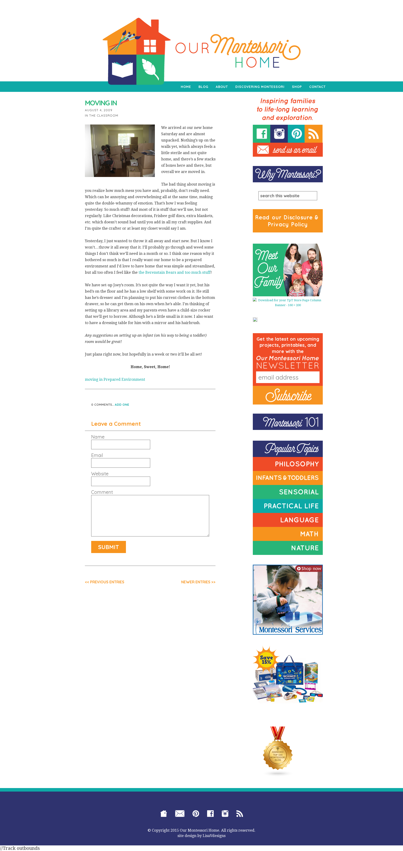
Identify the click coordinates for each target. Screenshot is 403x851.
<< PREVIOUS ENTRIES (104, 582)
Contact (317, 87)
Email (97, 455)
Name (97, 437)
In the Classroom (101, 115)
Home (186, 87)
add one (122, 404)
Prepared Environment (124, 379)
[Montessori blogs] (278, 751)
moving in (94, 379)
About (222, 87)
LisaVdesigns (214, 836)
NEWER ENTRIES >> (198, 582)
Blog (203, 87)
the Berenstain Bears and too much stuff (174, 272)
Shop (297, 87)
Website (99, 474)
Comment (102, 492)
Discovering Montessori (260, 87)
